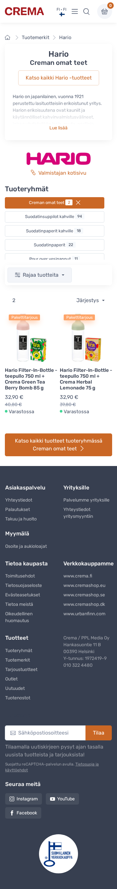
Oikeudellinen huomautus (18, 617)
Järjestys (88, 300)
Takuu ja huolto (21, 519)
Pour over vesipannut (53, 258)
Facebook (27, 813)
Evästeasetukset (22, 595)
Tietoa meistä (19, 604)
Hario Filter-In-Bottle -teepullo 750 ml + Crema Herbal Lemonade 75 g (86, 379)
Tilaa (98, 733)
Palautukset (17, 509)
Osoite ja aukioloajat (26, 546)
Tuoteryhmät (18, 650)
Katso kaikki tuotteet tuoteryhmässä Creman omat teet (58, 445)
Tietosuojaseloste (23, 585)
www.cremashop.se (84, 595)
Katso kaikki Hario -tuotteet (59, 78)
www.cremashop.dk (84, 604)
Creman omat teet (49, 202)
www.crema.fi (77, 576)
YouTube (66, 799)
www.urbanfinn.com (84, 614)
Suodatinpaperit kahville (53, 230)
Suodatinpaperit (53, 244)
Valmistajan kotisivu (62, 173)
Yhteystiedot (18, 500)
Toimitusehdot (20, 576)
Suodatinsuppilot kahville (53, 216)
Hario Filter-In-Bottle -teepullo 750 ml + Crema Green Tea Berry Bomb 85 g (31, 379)
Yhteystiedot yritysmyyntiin (78, 513)
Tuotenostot (17, 698)
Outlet (11, 679)
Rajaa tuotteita (41, 275)
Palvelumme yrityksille (86, 500)
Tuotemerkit (35, 37)
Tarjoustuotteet (21, 669)
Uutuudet (15, 688)
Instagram (27, 799)
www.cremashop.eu (84, 585)
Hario (65, 37)
